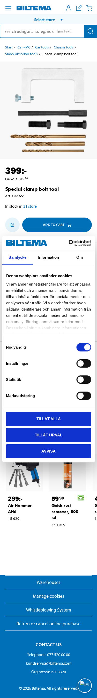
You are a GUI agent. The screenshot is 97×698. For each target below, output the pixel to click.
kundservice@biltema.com (48, 663)
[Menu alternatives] (8, 8)
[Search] (90, 31)
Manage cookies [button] (48, 596)
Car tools (42, 47)
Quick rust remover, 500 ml (64, 512)
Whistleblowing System (48, 610)
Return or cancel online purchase (48, 624)
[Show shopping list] (79, 8)
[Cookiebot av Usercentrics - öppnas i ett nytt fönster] (69, 242)
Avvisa (48, 451)
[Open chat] (84, 685)
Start (9, 47)
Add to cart (53, 224)
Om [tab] (79, 257)
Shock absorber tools (21, 54)
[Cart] (89, 8)
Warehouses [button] (48, 582)
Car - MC (24, 47)
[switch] (83, 363)
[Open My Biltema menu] (68, 8)
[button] (48, 19)
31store (30, 206)
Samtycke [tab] (17, 257)
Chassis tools (64, 47)
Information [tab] (48, 257)
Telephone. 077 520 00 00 (48, 654)
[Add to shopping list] (12, 225)
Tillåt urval (48, 435)
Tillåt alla (48, 419)
